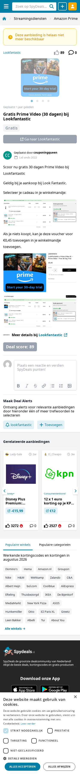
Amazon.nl (44, 569)
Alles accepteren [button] (22, 766)
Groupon (63, 569)
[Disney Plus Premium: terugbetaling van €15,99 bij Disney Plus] (20, 490)
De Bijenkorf (65, 594)
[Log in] (72, 6)
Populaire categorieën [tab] (55, 545)
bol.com (32, 586)
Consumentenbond (54, 493)
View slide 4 (48, 101)
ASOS (56, 603)
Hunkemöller (13, 612)
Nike (8, 577)
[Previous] (4, 490)
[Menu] (6, 6)
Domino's (11, 569)
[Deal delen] (62, 6)
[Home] (4, 18)
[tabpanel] (40, 591)
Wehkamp (37, 577)
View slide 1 (32, 101)
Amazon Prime (66, 18)
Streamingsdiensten (30, 18)
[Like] (8, 526)
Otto (31, 612)
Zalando (55, 577)
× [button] (75, 697)
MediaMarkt (13, 603)
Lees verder (28, 723)
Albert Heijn (12, 586)
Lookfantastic (12, 52)
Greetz (65, 612)
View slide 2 (37, 101)
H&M (20, 577)
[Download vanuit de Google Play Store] (54, 689)
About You (57, 620)
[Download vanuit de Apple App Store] (24, 689)
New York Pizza (36, 603)
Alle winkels (13, 629)
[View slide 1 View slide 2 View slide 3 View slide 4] (40, 81)
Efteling (10, 594)
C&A (69, 577)
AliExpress (67, 586)
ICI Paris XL (48, 612)
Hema (28, 569)
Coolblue (49, 586)
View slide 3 (43, 101)
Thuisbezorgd (30, 594)
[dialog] (40, 733)
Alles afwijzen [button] (59, 766)
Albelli (31, 620)
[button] (40, 758)
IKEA (48, 594)
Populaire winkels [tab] (18, 545)
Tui (43, 620)
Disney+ (10, 493)
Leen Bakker (13, 620)
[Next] (75, 490)
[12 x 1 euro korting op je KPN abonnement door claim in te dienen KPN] (59, 490)
